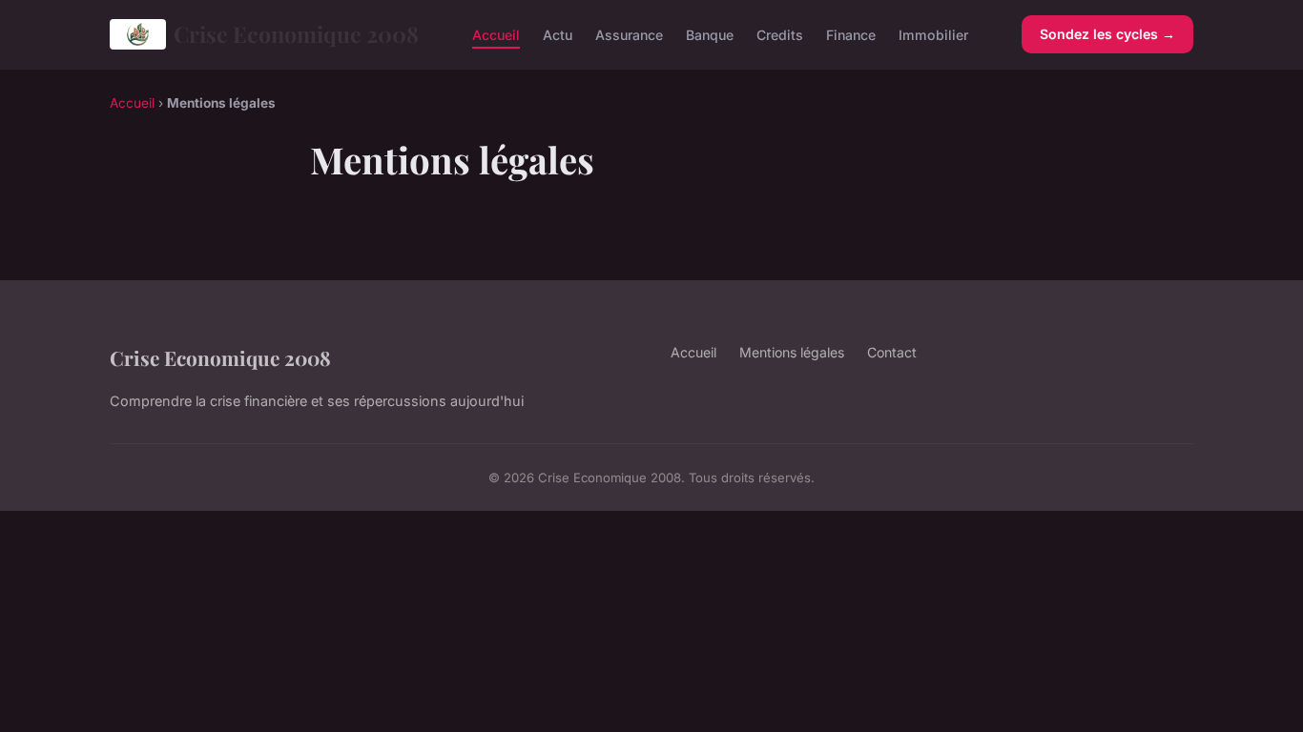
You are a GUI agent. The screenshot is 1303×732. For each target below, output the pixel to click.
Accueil (496, 34)
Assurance (629, 34)
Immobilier (933, 34)
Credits (779, 34)
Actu (557, 34)
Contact (892, 352)
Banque (710, 34)
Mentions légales (791, 352)
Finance (851, 34)
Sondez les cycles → (1107, 34)
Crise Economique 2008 (296, 34)
